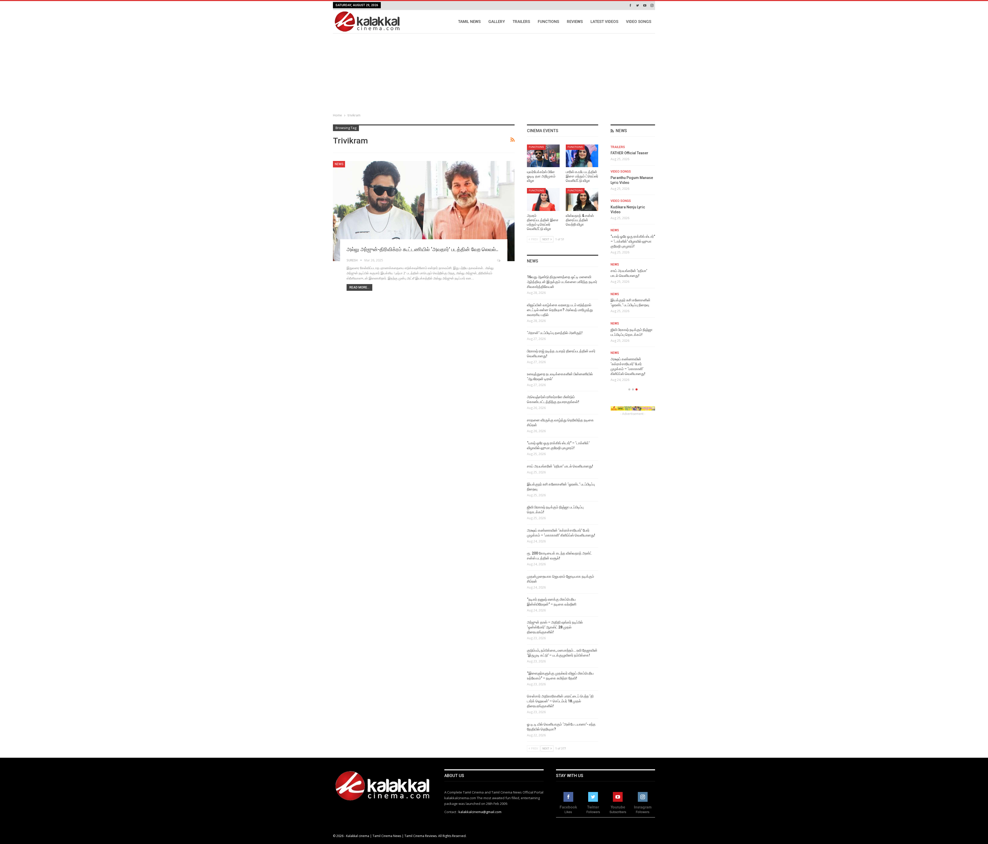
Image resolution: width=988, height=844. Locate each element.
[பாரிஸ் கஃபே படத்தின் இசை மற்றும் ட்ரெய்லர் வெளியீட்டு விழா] (582, 155)
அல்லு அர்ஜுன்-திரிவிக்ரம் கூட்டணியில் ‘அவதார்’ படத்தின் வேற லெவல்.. (422, 249)
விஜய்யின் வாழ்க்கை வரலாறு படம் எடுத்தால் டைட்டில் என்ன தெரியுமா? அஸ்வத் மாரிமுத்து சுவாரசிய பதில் (560, 310)
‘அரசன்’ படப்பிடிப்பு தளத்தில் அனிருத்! (555, 333)
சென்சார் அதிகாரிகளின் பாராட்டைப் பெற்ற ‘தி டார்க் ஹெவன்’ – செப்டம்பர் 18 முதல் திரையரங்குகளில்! (560, 701)
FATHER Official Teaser (629, 153)
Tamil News (469, 21)
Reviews (575, 21)
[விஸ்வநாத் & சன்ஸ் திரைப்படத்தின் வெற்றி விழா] (582, 199)
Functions (548, 21)
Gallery (496, 21)
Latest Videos (604, 21)
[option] (633, 265)
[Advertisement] (494, 72)
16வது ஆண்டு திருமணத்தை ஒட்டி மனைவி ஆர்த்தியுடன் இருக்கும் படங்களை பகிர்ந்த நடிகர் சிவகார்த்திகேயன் (562, 282)
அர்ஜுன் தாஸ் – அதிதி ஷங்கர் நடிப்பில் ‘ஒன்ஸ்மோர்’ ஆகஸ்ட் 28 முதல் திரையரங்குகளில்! (555, 627)
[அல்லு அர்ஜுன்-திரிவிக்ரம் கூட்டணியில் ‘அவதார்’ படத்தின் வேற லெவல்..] (424, 211)
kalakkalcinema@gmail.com (479, 811)
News (339, 164)
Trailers (521, 21)
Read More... (359, 287)
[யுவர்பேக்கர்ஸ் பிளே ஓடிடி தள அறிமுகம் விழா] (543, 155)
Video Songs (638, 21)
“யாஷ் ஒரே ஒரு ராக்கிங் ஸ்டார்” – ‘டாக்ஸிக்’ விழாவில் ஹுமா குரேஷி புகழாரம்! (633, 241)
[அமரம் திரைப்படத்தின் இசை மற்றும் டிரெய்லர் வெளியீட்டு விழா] (543, 199)
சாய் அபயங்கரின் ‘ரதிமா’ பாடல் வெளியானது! (560, 466)
